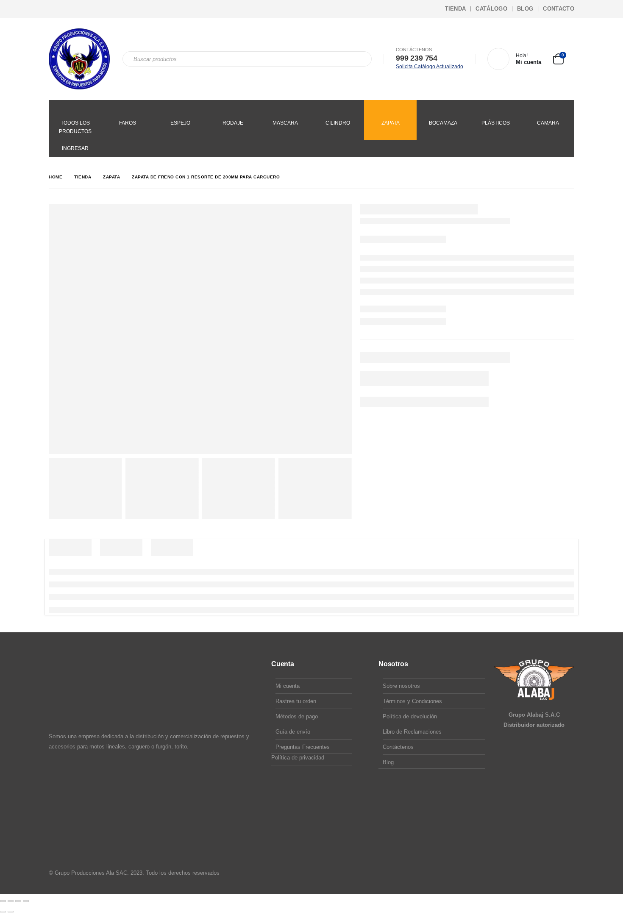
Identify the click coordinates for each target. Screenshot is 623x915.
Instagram (551, 873)
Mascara (285, 123)
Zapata (390, 123)
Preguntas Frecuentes (302, 747)
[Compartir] (18, 901)
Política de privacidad (297, 757)
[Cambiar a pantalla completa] (11, 901)
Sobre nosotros (401, 686)
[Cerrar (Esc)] (26, 901)
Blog (525, 9)
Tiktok (567, 873)
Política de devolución (410, 716)
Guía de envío (292, 732)
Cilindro (337, 123)
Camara (548, 123)
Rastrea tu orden (295, 701)
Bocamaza (443, 123)
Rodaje (232, 123)
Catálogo (491, 9)
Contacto (558, 9)
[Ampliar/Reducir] (3, 901)
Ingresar (75, 148)
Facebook (534, 873)
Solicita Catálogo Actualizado (429, 67)
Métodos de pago (296, 716)
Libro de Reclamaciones (412, 732)
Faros (127, 123)
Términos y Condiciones (412, 701)
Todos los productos (75, 127)
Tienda (455, 9)
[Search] (359, 59)
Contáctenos (398, 747)
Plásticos (495, 123)
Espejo (180, 123)
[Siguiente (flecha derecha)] (11, 911)
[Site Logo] (79, 58)
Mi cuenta (287, 686)
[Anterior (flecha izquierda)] (3, 911)
